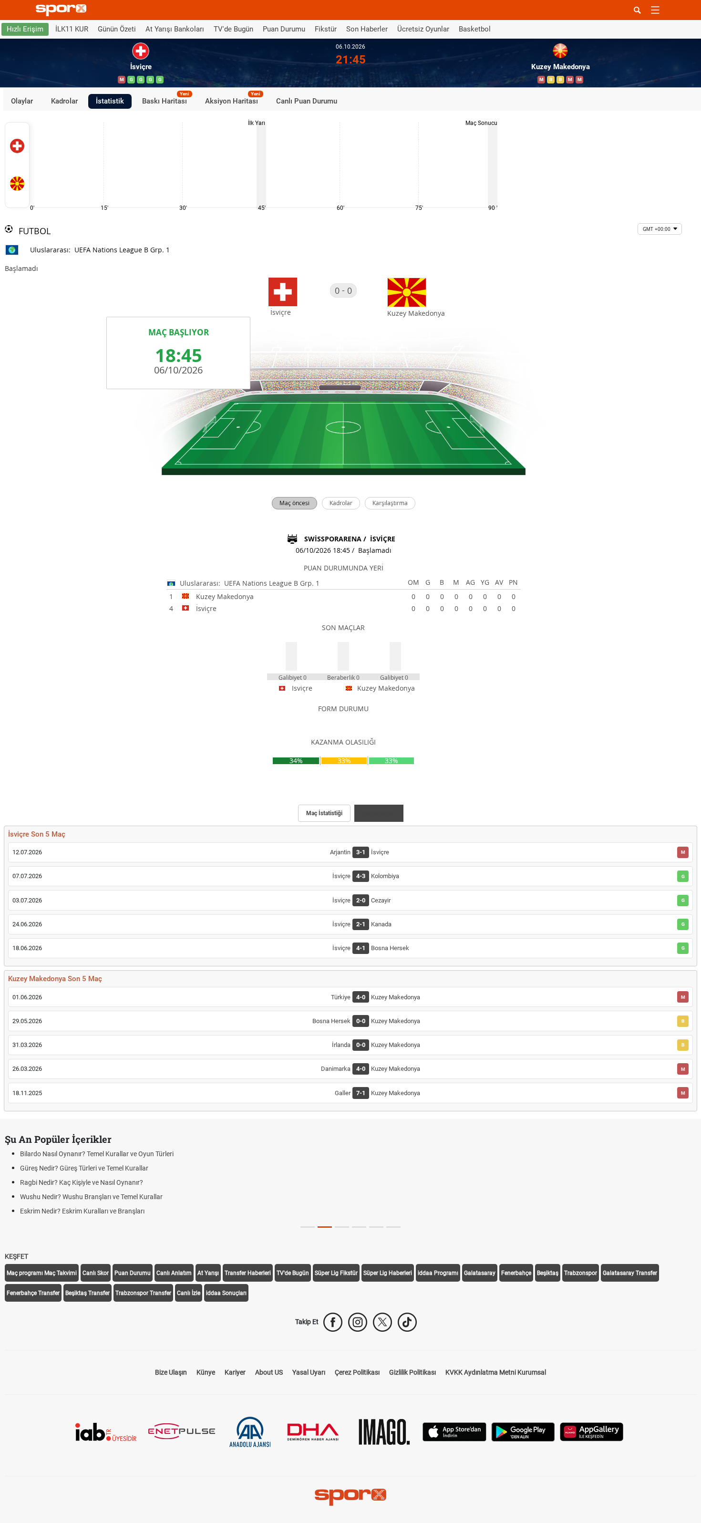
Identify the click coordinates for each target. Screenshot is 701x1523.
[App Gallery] (592, 1430)
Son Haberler (367, 29)
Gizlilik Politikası (412, 1372)
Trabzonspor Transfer (143, 1293)
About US (269, 1372)
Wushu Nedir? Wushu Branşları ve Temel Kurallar (91, 1197)
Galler (342, 1093)
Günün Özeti (117, 29)
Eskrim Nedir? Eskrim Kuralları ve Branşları (82, 1211)
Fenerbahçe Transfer (33, 1293)
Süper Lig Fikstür (336, 1273)
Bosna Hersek (390, 948)
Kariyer (235, 1372)
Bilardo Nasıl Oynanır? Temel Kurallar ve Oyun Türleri (97, 1154)
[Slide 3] (359, 1227)
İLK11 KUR (71, 29)
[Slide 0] (307, 1227)
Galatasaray (479, 1273)
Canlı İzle (188, 1293)
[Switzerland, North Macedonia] (17, 165)
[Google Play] (523, 1430)
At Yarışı (208, 1273)
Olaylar (22, 101)
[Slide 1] (325, 1227)
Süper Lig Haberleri (387, 1273)
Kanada (381, 924)
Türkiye (340, 997)
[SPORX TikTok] (407, 1322)
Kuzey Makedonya (395, 997)
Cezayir (381, 900)
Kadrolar (64, 101)
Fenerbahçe (516, 1273)
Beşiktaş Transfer (87, 1293)
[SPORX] (350, 1497)
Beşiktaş (547, 1273)
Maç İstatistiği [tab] (324, 813)
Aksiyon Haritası (232, 99)
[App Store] (454, 1430)
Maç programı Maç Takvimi (42, 1273)
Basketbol (475, 29)
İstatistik (110, 101)
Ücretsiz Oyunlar (423, 29)
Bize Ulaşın (171, 1372)
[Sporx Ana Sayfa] (63, 10)
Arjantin (340, 852)
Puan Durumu (284, 29)
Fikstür (326, 29)
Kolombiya (385, 876)
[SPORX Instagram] (357, 1322)
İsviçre (380, 852)
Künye (205, 1372)
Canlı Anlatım (174, 1273)
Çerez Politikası (357, 1372)
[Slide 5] (393, 1227)
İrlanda (341, 1044)
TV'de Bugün (233, 29)
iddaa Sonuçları (226, 1293)
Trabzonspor (580, 1273)
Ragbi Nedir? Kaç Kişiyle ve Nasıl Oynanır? (81, 1182)
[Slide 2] (342, 1227)
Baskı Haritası (165, 99)
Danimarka (335, 1068)
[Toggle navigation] (655, 10)
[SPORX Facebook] (332, 1322)
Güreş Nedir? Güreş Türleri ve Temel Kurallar (84, 1168)
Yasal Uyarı (308, 1372)
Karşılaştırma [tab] (378, 813)
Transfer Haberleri (248, 1273)
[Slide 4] (376, 1227)
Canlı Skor (95, 1273)
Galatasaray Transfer (630, 1273)
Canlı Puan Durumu (306, 101)
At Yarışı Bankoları (174, 29)
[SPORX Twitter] (382, 1322)
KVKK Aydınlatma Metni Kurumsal (495, 1372)
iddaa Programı (438, 1273)
